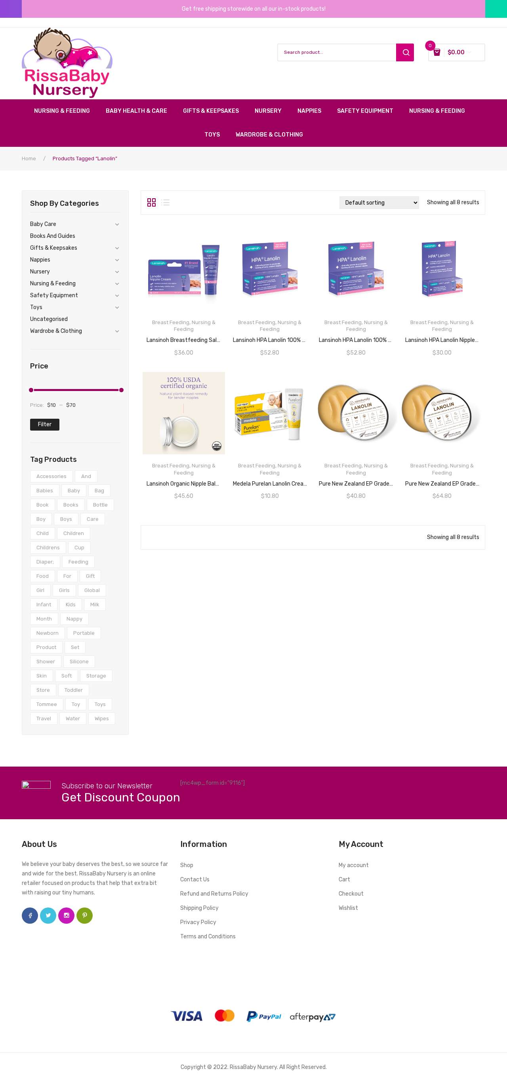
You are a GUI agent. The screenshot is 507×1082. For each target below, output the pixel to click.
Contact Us (195, 879)
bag (99, 491)
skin (41, 676)
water (73, 718)
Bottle (100, 505)
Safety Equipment (54, 295)
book (42, 505)
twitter (48, 915)
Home (29, 158)
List (165, 202)
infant (43, 604)
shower (45, 661)
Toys (36, 307)
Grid (151, 202)
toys (100, 704)
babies (44, 491)
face (30, 915)
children (73, 533)
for (67, 576)
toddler (74, 690)
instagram (66, 915)
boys (66, 519)
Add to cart (184, 309)
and (86, 476)
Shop (186, 865)
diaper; (45, 562)
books (70, 505)
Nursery (40, 271)
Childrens (48, 547)
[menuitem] (66, 111)
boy (41, 519)
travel (43, 718)
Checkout (351, 893)
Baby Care (43, 224)
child (42, 533)
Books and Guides (52, 236)
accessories (51, 476)
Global (92, 590)
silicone (79, 661)
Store (43, 690)
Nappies (40, 259)
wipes (102, 718)
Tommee (46, 704)
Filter (44, 424)
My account (354, 865)
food (42, 576)
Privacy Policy (198, 922)
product (46, 647)
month (44, 619)
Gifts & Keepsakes (53, 248)
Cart (344, 879)
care (93, 519)
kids (71, 604)
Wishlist (348, 908)
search (405, 52)
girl (40, 590)
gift (90, 576)
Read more (270, 337)
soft (66, 676)
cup (79, 547)
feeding (78, 562)
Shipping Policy (199, 908)
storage (96, 676)
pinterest (84, 915)
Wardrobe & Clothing (56, 331)
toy (76, 704)
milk (94, 604)
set (75, 647)
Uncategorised (49, 319)
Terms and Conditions (208, 936)
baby (74, 491)
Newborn (47, 633)
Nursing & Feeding (53, 283)
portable (84, 633)
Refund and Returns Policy (214, 893)
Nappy (74, 619)
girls (64, 590)
